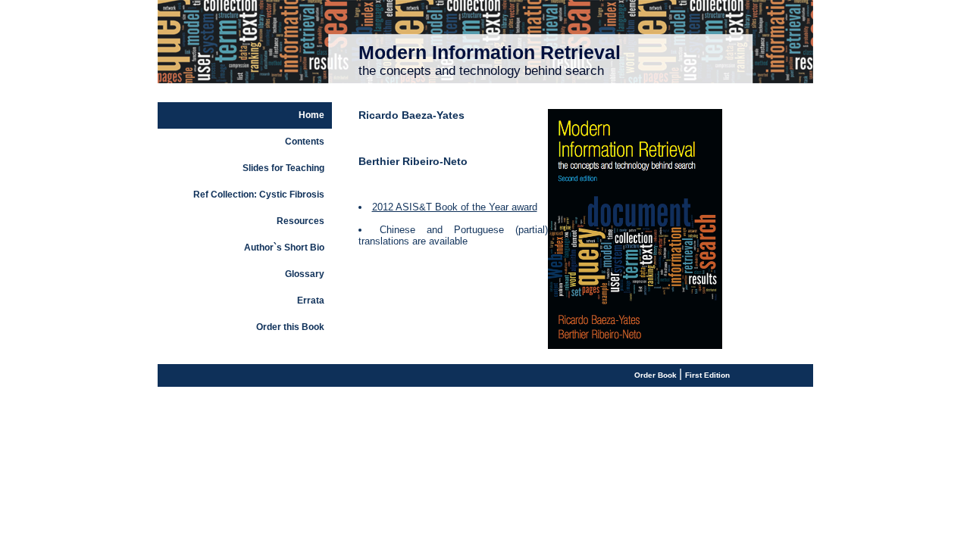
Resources (300, 221)
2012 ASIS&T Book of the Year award (454, 207)
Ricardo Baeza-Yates (411, 115)
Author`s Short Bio (284, 247)
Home (311, 115)
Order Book (656, 375)
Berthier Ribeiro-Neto (413, 161)
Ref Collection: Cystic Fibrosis (258, 194)
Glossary (304, 274)
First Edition (707, 375)
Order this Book (290, 327)
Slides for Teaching (283, 168)
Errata (310, 300)
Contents (304, 141)
